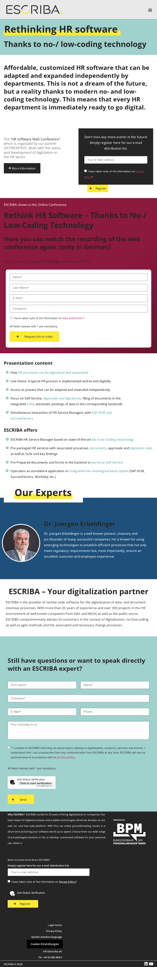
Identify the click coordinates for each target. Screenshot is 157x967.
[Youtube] (151, 964)
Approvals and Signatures (62, 398)
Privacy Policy (54, 931)
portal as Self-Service (107, 462)
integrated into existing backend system (98, 471)
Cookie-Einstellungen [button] (45, 944)
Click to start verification (36, 783)
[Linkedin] (146, 964)
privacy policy (66, 757)
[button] (150, 10)
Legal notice (55, 925)
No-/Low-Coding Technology (113, 439)
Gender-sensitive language (46, 937)
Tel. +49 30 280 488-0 (50, 957)
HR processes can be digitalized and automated (53, 372)
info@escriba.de (52, 951)
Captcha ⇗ (45, 785)
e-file (30, 404)
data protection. (72, 318)
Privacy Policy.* (68, 881)
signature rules (141, 448)
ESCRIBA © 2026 (13, 964)
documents (98, 448)
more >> (18, 843)
